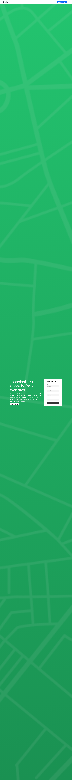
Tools (52, 2)
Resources (45, 2)
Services (34, 2)
